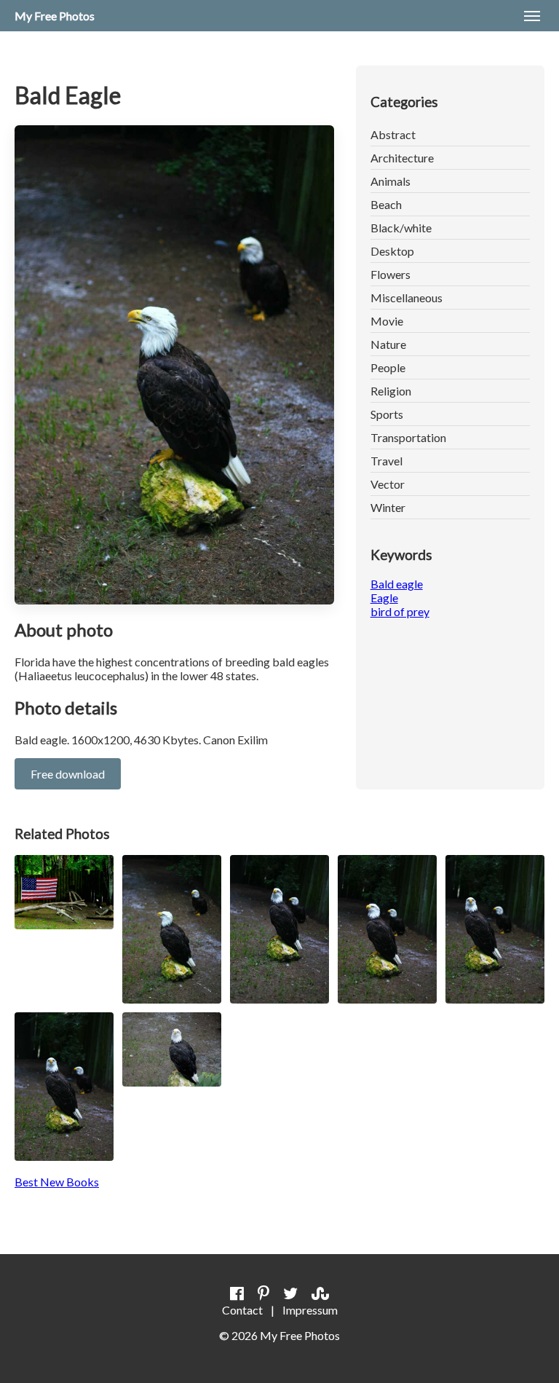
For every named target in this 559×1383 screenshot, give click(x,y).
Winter (387, 507)
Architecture (402, 158)
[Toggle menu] (532, 16)
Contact (242, 1310)
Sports (386, 414)
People (387, 367)
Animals (390, 181)
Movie (386, 321)
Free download (68, 774)
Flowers (390, 274)
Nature (388, 344)
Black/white (401, 228)
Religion (390, 391)
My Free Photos (55, 16)
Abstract (393, 134)
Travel (386, 461)
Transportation (408, 437)
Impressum (310, 1310)
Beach (386, 204)
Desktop (392, 251)
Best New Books (57, 1182)
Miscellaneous (406, 297)
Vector (387, 484)
